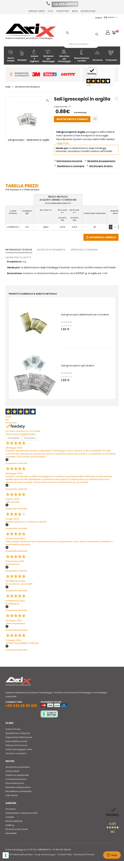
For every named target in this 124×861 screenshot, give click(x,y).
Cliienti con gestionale (17, 775)
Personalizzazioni (14, 783)
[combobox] (81, 44)
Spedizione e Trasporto (17, 733)
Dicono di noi (88, 11)
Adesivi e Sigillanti (34, 59)
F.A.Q (50, 11)
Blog (75, 11)
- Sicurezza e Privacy (83, 854)
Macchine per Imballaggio (64, 59)
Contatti (9, 817)
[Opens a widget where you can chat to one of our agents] (112, 855)
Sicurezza (98, 60)
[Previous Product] (116, 98)
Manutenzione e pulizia (81, 59)
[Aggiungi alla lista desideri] (95, 119)
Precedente (14, 438)
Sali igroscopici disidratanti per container (85, 314)
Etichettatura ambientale (18, 791)
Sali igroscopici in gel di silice (77, 365)
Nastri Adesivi (10, 59)
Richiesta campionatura (18, 787)
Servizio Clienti (37, 11)
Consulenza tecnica (15, 779)
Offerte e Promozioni (16, 745)
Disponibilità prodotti (16, 741)
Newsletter (11, 833)
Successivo (30, 438)
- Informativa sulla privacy (19, 854)
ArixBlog (9, 825)
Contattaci (62, 11)
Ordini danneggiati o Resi (18, 749)
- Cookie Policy (64, 854)
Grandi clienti (12, 771)
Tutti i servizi (11, 795)
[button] (107, 32)
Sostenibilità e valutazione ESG (21, 813)
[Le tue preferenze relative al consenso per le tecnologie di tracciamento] (6, 855)
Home (7, 87)
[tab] (21, 249)
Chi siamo (10, 808)
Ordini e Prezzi (13, 729)
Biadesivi (22, 60)
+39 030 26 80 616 (21, 705)
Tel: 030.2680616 (65, 4)
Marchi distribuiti (13, 821)
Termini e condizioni (15, 753)
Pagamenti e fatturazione (18, 737)
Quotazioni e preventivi (17, 767)
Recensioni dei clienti (16, 829)
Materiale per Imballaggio (48, 59)
